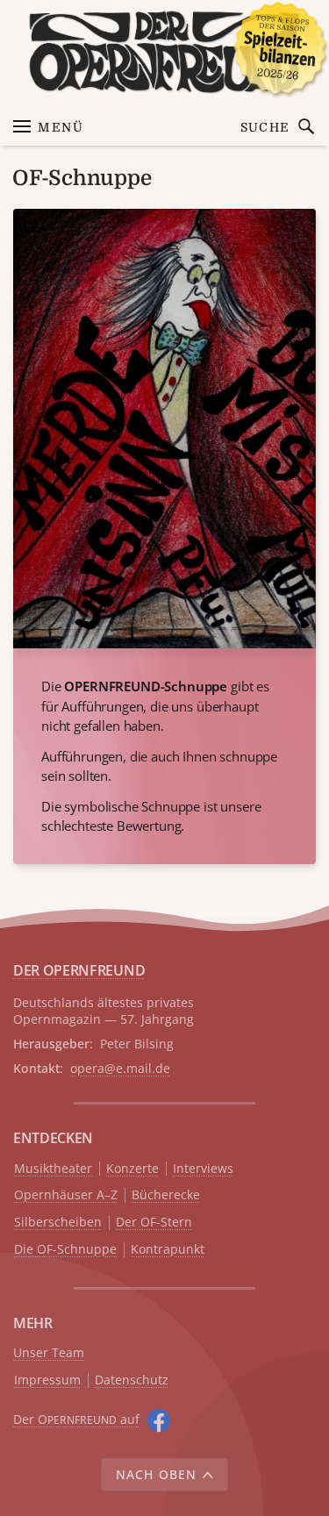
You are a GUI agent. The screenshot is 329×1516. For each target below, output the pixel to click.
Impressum (47, 1380)
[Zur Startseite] (164, 52)
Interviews (203, 1169)
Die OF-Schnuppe (65, 1249)
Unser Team (48, 1352)
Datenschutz (131, 1380)
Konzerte (132, 1169)
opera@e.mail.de (120, 1068)
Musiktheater (53, 1169)
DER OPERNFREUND (79, 970)
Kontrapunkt (167, 1249)
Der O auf (76, 1419)
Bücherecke (166, 1195)
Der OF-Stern (154, 1222)
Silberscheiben (58, 1222)
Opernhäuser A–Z (66, 1195)
